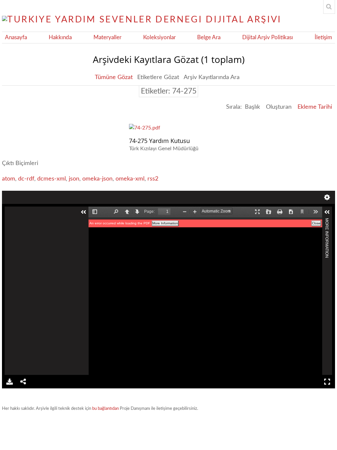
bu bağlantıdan (105, 409)
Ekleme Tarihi (315, 107)
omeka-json (97, 179)
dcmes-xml (51, 179)
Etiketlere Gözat (158, 77)
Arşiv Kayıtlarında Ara (212, 77)
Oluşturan (279, 107)
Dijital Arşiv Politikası (267, 37)
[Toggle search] (329, 7)
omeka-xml (130, 179)
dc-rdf (26, 179)
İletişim (323, 37)
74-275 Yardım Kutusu (159, 141)
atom (8, 179)
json (74, 179)
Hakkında (60, 37)
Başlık (252, 107)
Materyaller (107, 37)
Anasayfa (16, 37)
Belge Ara (208, 37)
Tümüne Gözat (114, 77)
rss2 (152, 179)
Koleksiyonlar (159, 37)
